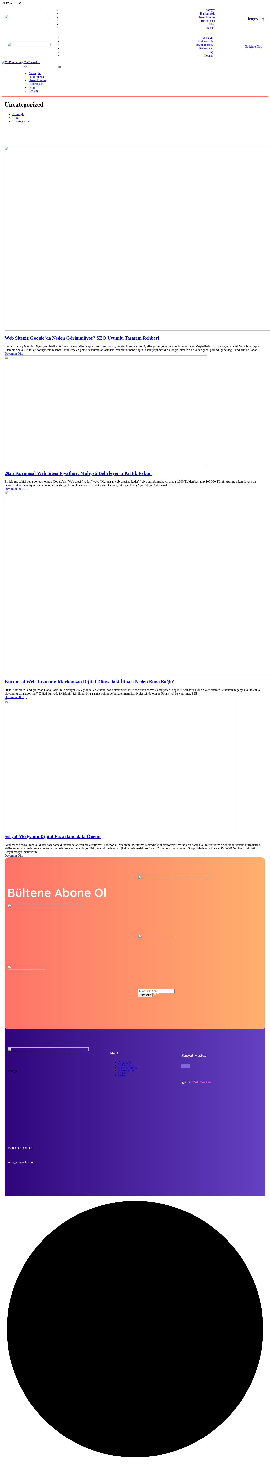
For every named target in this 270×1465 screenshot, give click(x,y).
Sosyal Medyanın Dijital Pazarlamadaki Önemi (53, 836)
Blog (15, 117)
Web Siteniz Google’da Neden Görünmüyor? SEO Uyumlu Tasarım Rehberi (82, 337)
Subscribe (145, 994)
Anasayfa (18, 114)
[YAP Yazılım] (11, 62)
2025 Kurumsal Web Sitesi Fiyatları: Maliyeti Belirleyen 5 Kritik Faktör (78, 473)
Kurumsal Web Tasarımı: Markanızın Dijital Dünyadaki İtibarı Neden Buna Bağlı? (89, 681)
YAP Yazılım (202, 1082)
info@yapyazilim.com (21, 1162)
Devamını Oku (14, 353)
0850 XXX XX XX (20, 1148)
